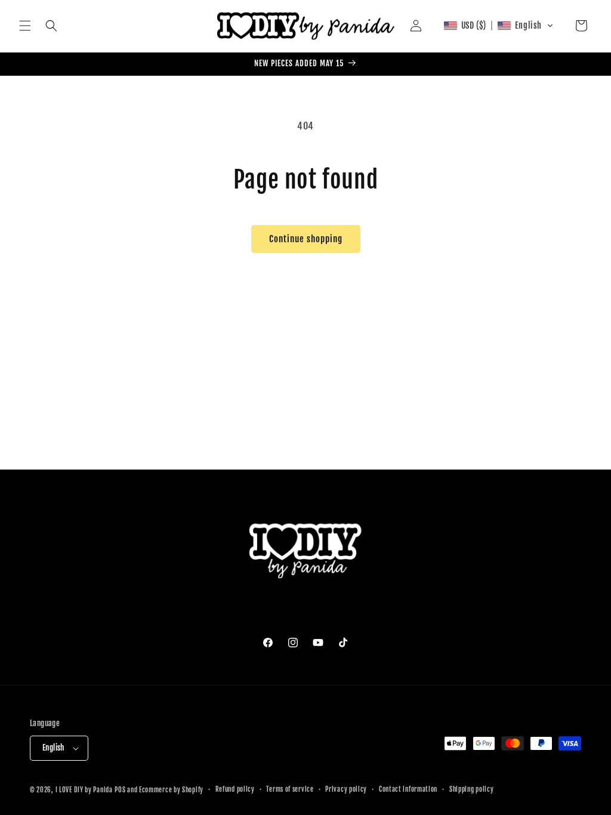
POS (120, 790)
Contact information (408, 789)
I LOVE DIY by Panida (84, 790)
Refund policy (235, 789)
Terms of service (289, 789)
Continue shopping (305, 239)
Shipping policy (471, 789)
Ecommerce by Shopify (171, 790)
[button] (25, 26)
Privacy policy (346, 789)
